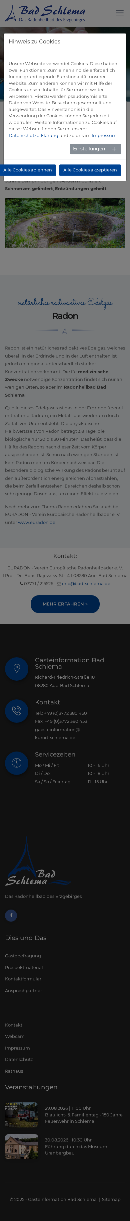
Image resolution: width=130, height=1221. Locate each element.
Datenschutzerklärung (33, 135)
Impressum (104, 135)
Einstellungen (89, 149)
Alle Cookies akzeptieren (90, 170)
